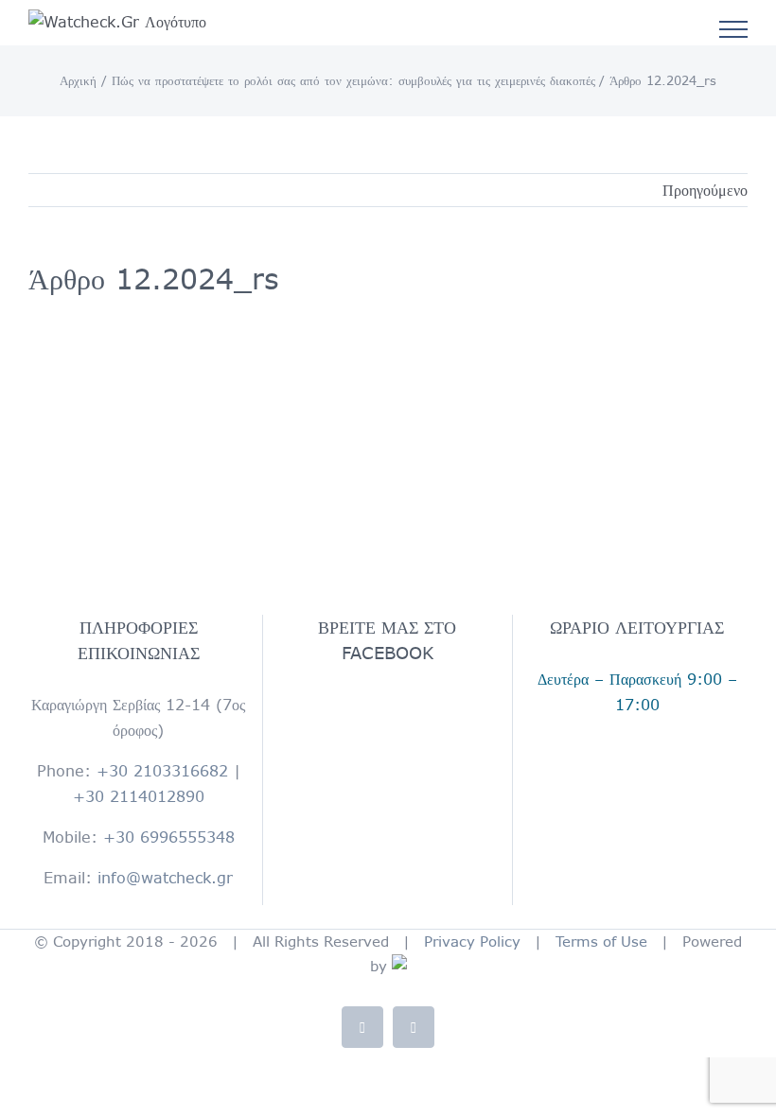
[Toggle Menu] (733, 29)
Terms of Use (601, 941)
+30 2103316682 (162, 770)
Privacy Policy (472, 941)
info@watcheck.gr (165, 877)
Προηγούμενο (705, 190)
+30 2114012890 (138, 796)
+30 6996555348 (169, 837)
